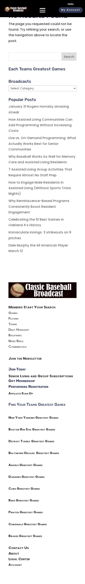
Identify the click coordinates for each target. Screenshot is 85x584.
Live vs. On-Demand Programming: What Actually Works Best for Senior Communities (42, 143)
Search (69, 57)
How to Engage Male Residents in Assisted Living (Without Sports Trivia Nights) (39, 188)
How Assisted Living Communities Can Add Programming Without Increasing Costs (40, 125)
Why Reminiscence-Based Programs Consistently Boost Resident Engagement (38, 206)
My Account (70, 10)
